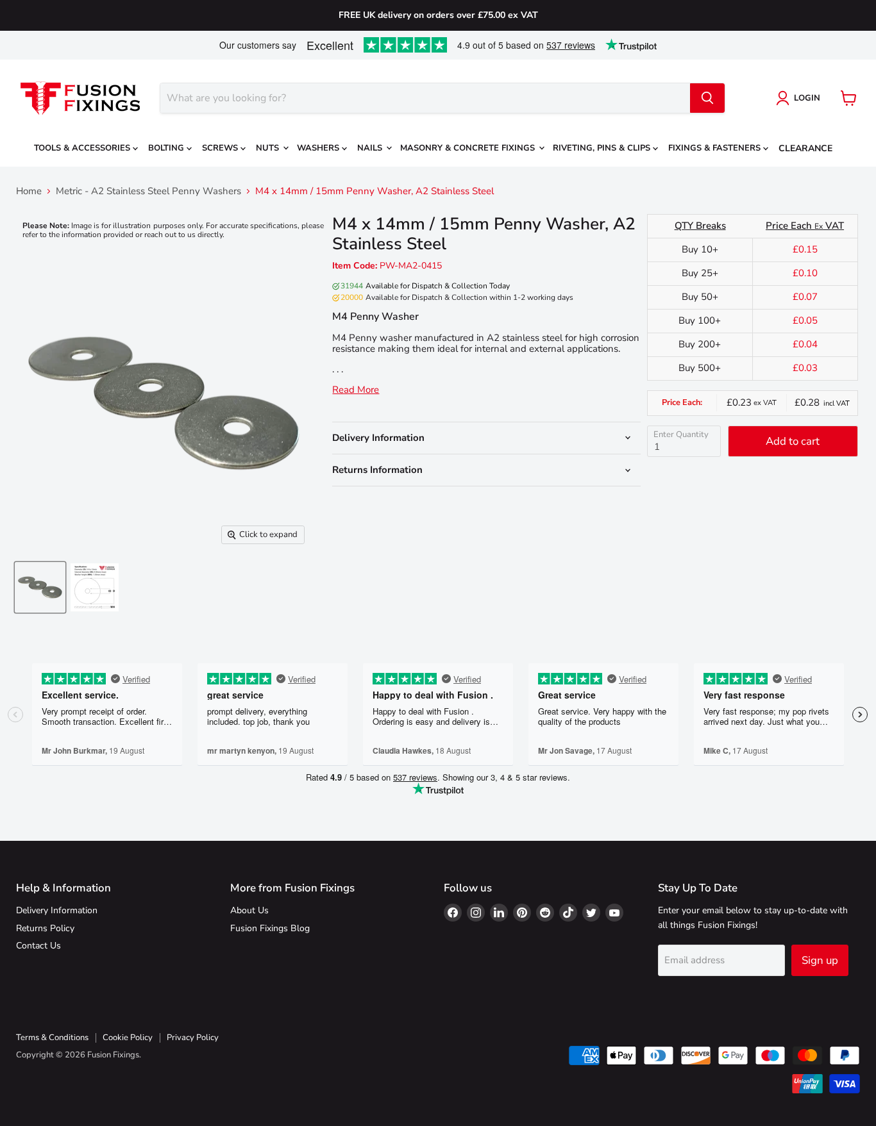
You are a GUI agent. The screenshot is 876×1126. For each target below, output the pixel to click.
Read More (355, 390)
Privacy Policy (193, 1037)
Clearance (805, 148)
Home (29, 191)
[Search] (707, 98)
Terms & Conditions (52, 1037)
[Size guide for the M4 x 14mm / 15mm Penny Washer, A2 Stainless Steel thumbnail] (94, 587)
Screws (221, 148)
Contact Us (38, 946)
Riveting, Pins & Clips (603, 148)
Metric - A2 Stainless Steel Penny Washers (148, 191)
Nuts (269, 148)
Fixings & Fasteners (715, 148)
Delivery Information (56, 910)
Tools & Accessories (83, 148)
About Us (249, 910)
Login (807, 98)
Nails (371, 148)
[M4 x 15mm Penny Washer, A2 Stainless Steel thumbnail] (40, 587)
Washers (319, 148)
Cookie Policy (128, 1037)
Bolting (167, 148)
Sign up (820, 960)
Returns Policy (45, 928)
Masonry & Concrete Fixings (468, 148)
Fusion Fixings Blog (270, 928)
